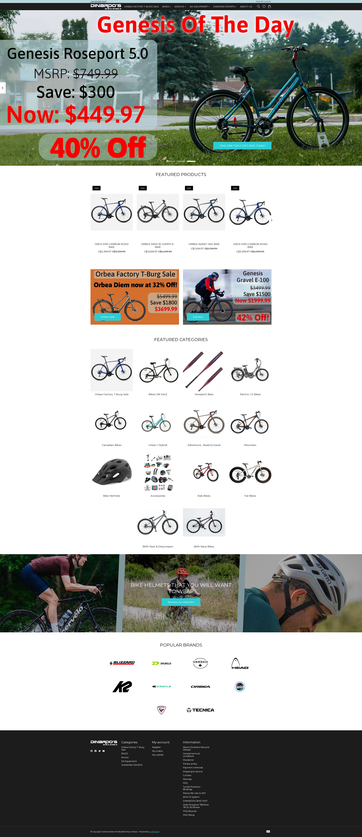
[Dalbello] (161, 663)
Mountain (250, 445)
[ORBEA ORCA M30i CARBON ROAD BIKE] (250, 212)
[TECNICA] (200, 710)
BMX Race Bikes (204, 546)
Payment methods (193, 767)
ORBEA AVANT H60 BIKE (204, 243)
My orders (157, 751)
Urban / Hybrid (158, 445)
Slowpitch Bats (204, 394)
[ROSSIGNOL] (161, 710)
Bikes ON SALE (158, 394)
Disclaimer (188, 760)
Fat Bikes (250, 495)
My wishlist (157, 755)
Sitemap (187, 779)
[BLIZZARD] (122, 663)
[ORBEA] (200, 687)
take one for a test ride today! (242, 145)
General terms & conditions (191, 754)
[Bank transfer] (268, 831)
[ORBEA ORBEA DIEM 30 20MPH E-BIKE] (158, 212)
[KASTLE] (161, 687)
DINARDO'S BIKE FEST (195, 801)
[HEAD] (240, 663)
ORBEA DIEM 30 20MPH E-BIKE (158, 245)
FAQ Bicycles (190, 811)
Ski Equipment (129, 761)
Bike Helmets (111, 495)
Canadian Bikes (111, 445)
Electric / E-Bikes (250, 394)
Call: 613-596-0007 (98, 1)
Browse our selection (181, 602)
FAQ (185, 783)
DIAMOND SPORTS (131, 765)
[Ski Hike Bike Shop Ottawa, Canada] (105, 7)
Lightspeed (154, 832)
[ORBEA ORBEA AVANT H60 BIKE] (204, 212)
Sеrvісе (125, 757)
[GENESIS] (200, 663)
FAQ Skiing (188, 815)
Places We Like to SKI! (194, 793)
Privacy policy (190, 764)
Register (156, 747)
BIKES (124, 753)
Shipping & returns (192, 771)
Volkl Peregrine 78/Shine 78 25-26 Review (196, 806)
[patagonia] (240, 687)
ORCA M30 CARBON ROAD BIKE (112, 245)
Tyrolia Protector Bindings (192, 788)
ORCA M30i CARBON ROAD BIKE (250, 245)
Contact (187, 775)
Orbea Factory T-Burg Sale (141, 6)
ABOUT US (246, 6)
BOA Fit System (191, 797)
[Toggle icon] (259, 6)
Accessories (158, 495)
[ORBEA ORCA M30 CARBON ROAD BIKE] (111, 212)
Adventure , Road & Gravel (204, 445)
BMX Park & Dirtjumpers (158, 546)
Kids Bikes (204, 495)
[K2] (122, 687)
